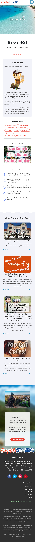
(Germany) (26, 466)
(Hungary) (11, 468)
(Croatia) (10, 463)
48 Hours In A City (11, 125)
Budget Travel (24, 125)
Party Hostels (28, 492)
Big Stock (24, 520)
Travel (10, 133)
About (30, 497)
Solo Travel (25, 130)
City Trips (8, 130)
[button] (17, 54)
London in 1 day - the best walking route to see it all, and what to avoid (18, 174)
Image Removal (20, 536)
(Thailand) (10, 461)
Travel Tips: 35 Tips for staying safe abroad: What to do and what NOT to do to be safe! (19, 181)
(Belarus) (21, 463)
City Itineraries (22, 127)
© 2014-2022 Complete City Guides (21, 501)
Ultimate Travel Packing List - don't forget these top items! (18, 192)
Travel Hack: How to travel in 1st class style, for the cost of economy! (19, 186)
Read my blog (17, 439)
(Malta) (23, 468)
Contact (29, 494)
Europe (17, 130)
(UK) (28, 470)
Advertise (29, 486)
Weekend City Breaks (22, 135)
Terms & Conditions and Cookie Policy (14, 534)
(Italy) (16, 466)
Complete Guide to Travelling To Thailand (17, 198)
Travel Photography (21, 133)
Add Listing (28, 489)
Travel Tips (10, 135)
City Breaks (11, 127)
